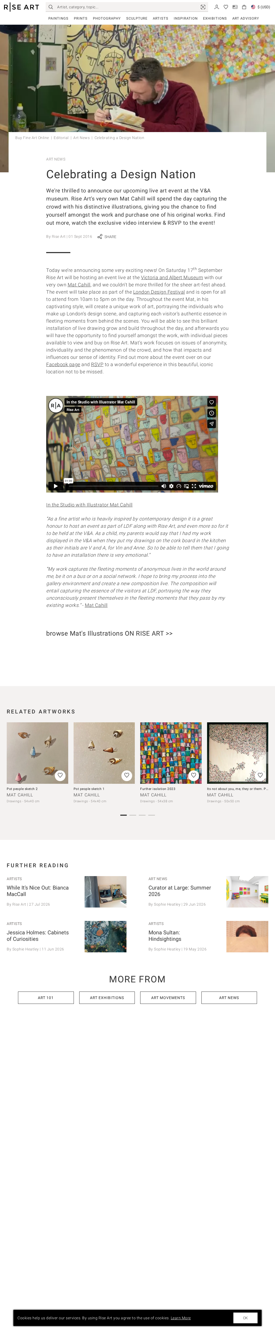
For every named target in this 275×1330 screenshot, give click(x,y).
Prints (81, 18)
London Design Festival (159, 292)
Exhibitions (215, 18)
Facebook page (63, 364)
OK (245, 1318)
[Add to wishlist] (60, 775)
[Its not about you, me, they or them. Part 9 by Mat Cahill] (238, 753)
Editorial (61, 138)
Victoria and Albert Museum (172, 277)
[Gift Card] (235, 6)
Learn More (181, 1318)
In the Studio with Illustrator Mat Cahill (89, 505)
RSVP (97, 364)
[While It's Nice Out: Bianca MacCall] (105, 892)
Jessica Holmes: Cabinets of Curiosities (38, 935)
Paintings (58, 18)
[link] (203, 7)
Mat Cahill (79, 284)
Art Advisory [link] (245, 18)
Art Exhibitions (107, 998)
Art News (81, 138)
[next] (262, 758)
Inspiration (186, 18)
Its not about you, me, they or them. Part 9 (240, 789)
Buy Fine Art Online (32, 138)
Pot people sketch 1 (89, 789)
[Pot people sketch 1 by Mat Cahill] (104, 753)
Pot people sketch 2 (22, 789)
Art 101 (46, 998)
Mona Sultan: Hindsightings (165, 935)
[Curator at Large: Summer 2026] (247, 892)
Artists (160, 18)
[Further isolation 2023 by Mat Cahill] (171, 753)
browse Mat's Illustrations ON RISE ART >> (109, 633)
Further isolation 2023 (157, 789)
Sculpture (136, 18)
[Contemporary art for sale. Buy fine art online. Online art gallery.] (21, 7)
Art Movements (168, 998)
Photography (107, 18)
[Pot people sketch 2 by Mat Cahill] (37, 753)
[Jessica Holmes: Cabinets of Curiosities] (105, 936)
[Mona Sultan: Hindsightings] (247, 936)
